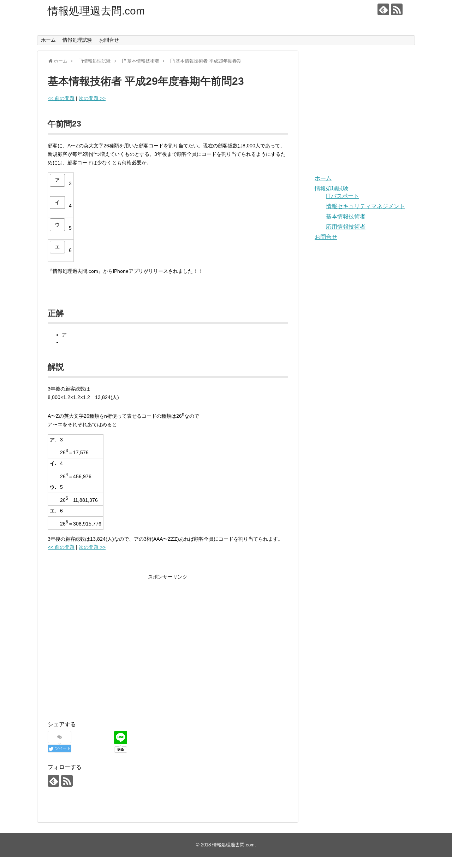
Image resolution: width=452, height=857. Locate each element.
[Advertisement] (107, 652)
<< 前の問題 (61, 98)
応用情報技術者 (345, 227)
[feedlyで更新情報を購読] (383, 9)
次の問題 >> (92, 98)
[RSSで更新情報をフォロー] (397, 9)
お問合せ (109, 40)
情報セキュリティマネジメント (365, 206)
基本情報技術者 (345, 216)
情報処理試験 (77, 40)
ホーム (48, 40)
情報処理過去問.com (96, 11)
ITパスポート (342, 196)
